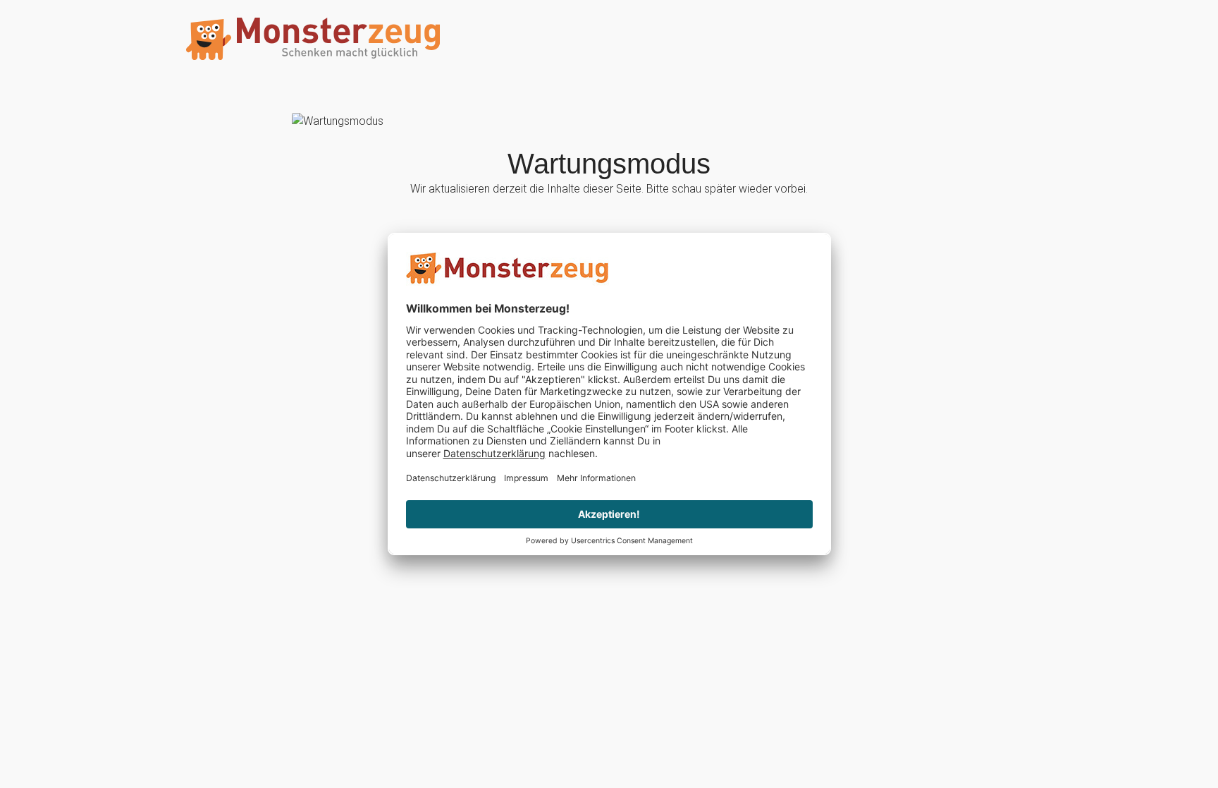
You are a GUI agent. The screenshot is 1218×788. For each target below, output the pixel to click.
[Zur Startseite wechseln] (313, 39)
